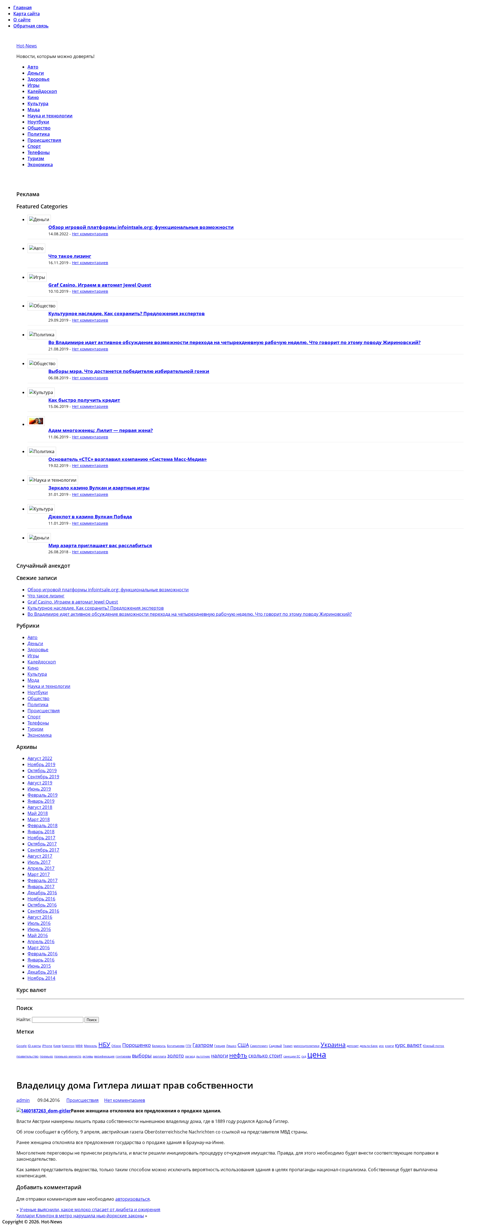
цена (316, 1054)
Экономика (40, 164)
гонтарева (123, 1056)
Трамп (287, 1046)
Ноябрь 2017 (41, 838)
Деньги (36, 73)
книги (389, 1046)
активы (87, 1056)
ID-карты (34, 1046)
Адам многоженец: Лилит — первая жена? (100, 430)
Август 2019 (40, 783)
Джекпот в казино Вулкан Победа (90, 516)
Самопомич (259, 1046)
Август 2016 (40, 917)
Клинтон (68, 1046)
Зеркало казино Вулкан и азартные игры (98, 487)
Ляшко (231, 1046)
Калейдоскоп (42, 91)
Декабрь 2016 (42, 893)
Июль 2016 (39, 923)
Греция (219, 1046)
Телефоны (39, 152)
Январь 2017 (41, 886)
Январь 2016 (41, 960)
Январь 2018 (41, 832)
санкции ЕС (291, 1056)
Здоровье (38, 79)
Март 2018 (39, 819)
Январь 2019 (41, 801)
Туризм (36, 158)
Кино (33, 97)
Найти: (23, 1019)
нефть (238, 1055)
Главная (22, 7)
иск (381, 1046)
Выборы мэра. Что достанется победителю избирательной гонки (128, 371)
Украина (333, 1044)
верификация (104, 1056)
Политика (39, 134)
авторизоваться (132, 1199)
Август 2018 (40, 807)
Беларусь (159, 1046)
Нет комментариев (90, 233)
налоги (219, 1055)
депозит (353, 1046)
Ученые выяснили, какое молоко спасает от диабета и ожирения (90, 1209)
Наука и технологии (50, 116)
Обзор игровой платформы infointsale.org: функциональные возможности (141, 227)
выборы (142, 1055)
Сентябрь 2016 (43, 911)
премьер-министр (67, 1056)
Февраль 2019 (43, 795)
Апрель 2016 (41, 941)
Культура (38, 103)
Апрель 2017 (41, 868)
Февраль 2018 (43, 825)
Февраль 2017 (43, 880)
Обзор (116, 1046)
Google (21, 1046)
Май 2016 (38, 935)
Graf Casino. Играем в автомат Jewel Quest (99, 285)
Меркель (90, 1046)
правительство (27, 1056)
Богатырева (175, 1046)
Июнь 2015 (39, 966)
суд (303, 1056)
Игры (33, 85)
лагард (190, 1056)
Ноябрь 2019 (41, 764)
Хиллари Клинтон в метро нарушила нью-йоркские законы (80, 1216)
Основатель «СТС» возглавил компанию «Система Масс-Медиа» (127, 459)
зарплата (159, 1056)
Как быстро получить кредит (84, 400)
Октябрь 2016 (42, 905)
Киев (57, 1046)
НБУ (104, 1044)
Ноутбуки (38, 122)
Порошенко (136, 1045)
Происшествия (44, 140)
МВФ (79, 1046)
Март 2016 (39, 948)
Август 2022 (40, 758)
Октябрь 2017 (42, 844)
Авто (33, 67)
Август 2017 (40, 856)
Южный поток (433, 1046)
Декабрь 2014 (42, 972)
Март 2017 (39, 874)
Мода (34, 110)
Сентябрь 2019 (43, 777)
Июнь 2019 (39, 789)
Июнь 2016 (39, 929)
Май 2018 (38, 813)
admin (23, 1100)
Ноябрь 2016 (41, 899)
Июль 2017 (39, 862)
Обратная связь (31, 26)
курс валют (408, 1045)
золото (175, 1055)
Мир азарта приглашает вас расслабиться (100, 545)
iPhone (47, 1046)
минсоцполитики (306, 1046)
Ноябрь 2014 (41, 978)
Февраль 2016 (43, 954)
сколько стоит (265, 1055)
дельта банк (369, 1046)
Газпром (202, 1045)
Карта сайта (26, 14)
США (243, 1045)
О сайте (22, 20)
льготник (203, 1056)
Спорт (34, 146)
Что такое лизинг (69, 256)
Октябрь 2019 (42, 770)
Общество (39, 128)
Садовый (275, 1046)
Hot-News (26, 46)
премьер (46, 1056)
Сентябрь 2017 (43, 850)
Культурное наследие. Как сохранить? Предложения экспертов (126, 313)
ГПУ (188, 1046)
